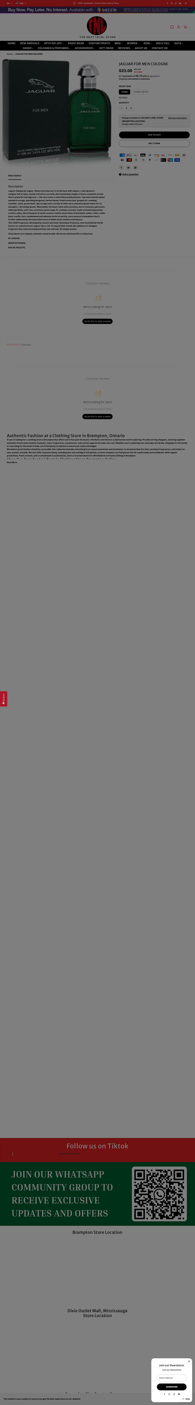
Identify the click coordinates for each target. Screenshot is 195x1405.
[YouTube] (179, 1394)
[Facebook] (164, 1394)
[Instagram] (169, 1394)
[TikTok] (174, 1394)
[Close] (189, 1361)
